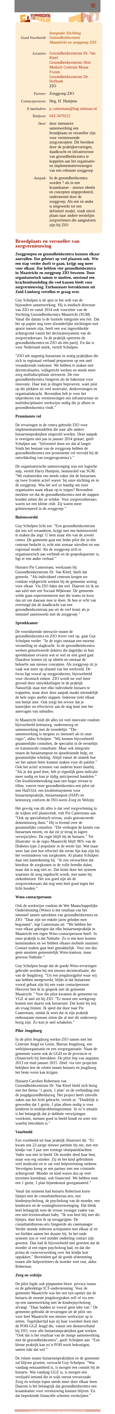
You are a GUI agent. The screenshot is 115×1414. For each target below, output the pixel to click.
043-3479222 (59, 116)
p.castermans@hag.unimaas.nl (73, 109)
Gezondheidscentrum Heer (70, 62)
